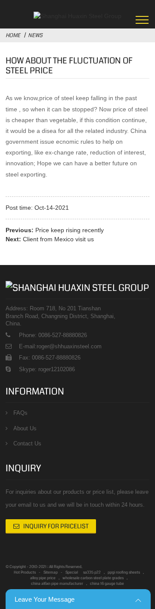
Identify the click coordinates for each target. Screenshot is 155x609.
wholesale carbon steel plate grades (93, 578)
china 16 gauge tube (107, 583)
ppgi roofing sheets (124, 572)
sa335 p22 (92, 572)
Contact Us (27, 443)
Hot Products (25, 572)
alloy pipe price (43, 578)
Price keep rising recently (69, 230)
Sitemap (50, 572)
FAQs (20, 413)
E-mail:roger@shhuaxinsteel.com (60, 346)
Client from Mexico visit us (58, 239)
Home (13, 35)
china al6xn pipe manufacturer (57, 583)
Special (71, 572)
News (35, 35)
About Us (25, 428)
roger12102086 (56, 369)
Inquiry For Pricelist (56, 526)
